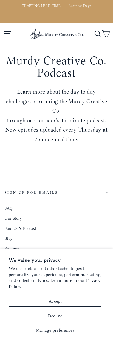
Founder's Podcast (20, 228)
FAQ (9, 208)
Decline (55, 315)
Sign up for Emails (31, 192)
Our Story (13, 218)
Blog (9, 238)
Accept (55, 301)
